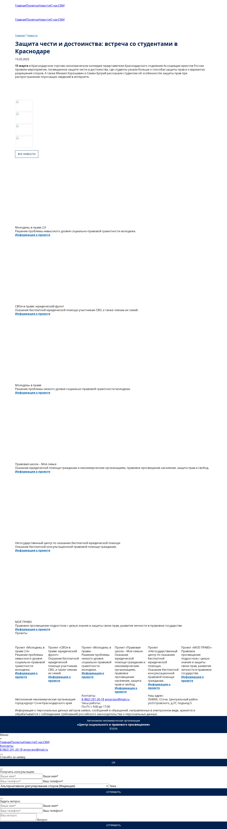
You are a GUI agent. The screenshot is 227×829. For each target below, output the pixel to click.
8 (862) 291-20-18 (93, 699)
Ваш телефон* (53, 781)
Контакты (6, 746)
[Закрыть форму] (1, 754)
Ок (113, 762)
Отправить (113, 792)
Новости (44, 5)
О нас (54, 5)
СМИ (61, 5)
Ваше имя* (50, 776)
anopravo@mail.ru (117, 699)
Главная (20, 5)
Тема (112, 786)
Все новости (26, 154)
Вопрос (42, 820)
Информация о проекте (32, 235)
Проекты (32, 5)
